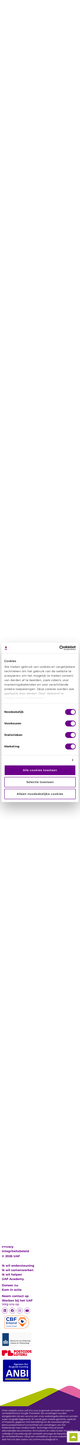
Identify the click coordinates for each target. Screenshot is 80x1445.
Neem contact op (15, 1296)
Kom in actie (12, 1290)
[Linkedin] (5, 1311)
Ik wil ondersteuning (18, 1265)
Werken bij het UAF (17, 1300)
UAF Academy (13, 1279)
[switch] (70, 723)
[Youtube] (27, 1311)
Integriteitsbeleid (15, 1251)
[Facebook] (12, 1311)
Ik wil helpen (12, 1274)
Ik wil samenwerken (17, 1270)
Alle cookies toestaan (40, 770)
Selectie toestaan (40, 782)
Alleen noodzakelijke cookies (40, 794)
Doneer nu (10, 1285)
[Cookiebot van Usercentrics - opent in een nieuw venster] (59, 647)
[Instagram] (20, 1311)
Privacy (8, 1246)
